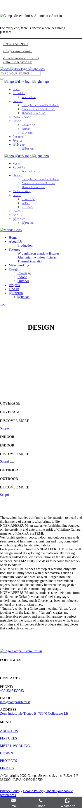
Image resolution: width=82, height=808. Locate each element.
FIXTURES (8, 738)
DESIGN (6, 753)
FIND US (7, 768)
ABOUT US (9, 731)
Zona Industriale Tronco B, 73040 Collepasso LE (21, 60)
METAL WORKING (15, 746)
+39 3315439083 (12, 690)
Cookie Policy (33, 791)
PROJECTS (8, 761)
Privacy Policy (10, 791)
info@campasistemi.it (17, 51)
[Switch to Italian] (28, 148)
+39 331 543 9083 (15, 44)
